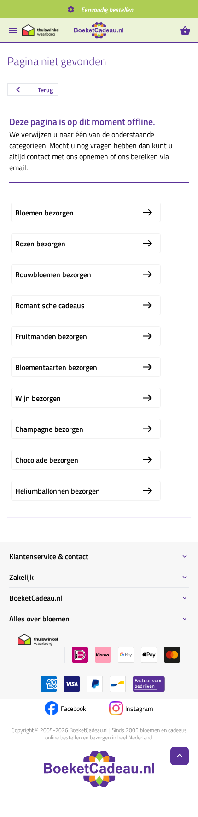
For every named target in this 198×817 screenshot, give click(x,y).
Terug (45, 90)
